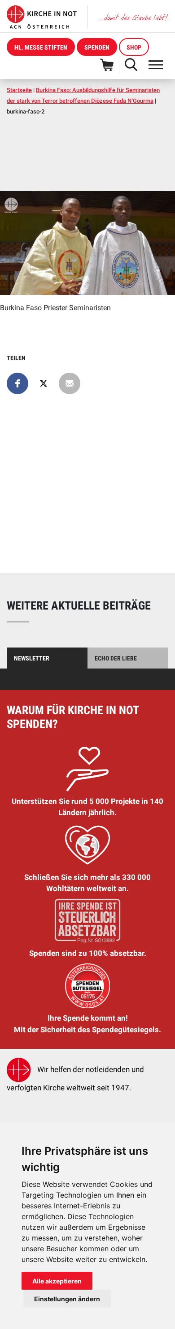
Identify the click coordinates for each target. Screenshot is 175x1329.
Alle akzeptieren (57, 1281)
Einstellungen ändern (67, 1299)
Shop (134, 47)
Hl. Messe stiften (40, 47)
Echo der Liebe (116, 658)
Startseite (19, 90)
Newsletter (31, 658)
